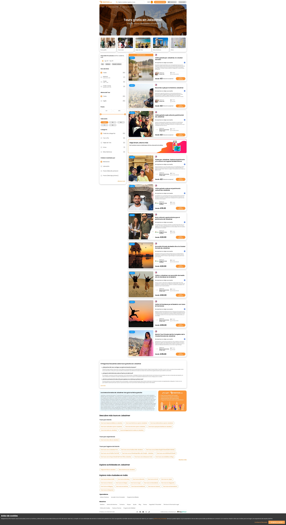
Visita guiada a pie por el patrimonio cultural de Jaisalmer (167, 189)
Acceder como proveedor (118, 497)
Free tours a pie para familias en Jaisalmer (160, 426)
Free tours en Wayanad (107, 490)
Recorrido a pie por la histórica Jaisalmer (169, 88)
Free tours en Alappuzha (168, 483)
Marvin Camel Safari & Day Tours (164, 130)
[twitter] (146, 512)
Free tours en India (113, 7)
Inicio (103, 7)
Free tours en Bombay (124, 479)
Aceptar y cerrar (276, 522)
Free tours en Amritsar (122, 486)
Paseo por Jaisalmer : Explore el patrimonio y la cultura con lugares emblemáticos (170, 160)
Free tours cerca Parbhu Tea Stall (110, 453)
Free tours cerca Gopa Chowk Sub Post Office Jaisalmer (116, 457)
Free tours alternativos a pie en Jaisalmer (161, 423)
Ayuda (134, 504)
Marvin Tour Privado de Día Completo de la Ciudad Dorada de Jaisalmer (170, 335)
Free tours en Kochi (153, 479)
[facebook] (140, 512)
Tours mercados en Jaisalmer (109, 430)
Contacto (122, 504)
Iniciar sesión (182, 2)
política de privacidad (160, 518)
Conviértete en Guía (160, 2)
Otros (114, 147)
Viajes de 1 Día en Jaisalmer (108, 469)
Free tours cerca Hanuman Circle (143, 457)
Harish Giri (161, 74)
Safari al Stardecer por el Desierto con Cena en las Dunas (170, 305)
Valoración (106, 166)
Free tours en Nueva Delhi (107, 479)
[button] (107, 44)
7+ (104, 125)
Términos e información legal (171, 504)
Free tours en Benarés (138, 479)
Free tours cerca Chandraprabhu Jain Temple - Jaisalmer (138, 453)
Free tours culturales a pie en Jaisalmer (111, 426)
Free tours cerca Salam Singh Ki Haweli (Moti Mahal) (160, 449)
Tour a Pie (114, 138)
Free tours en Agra (136, 483)
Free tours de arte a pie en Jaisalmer (135, 426)
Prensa (145, 504)
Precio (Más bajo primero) (110, 175)
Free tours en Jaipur (166, 479)
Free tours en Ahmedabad (151, 483)
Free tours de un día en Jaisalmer (110, 440)
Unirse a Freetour (104, 497)
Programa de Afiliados (133, 497)
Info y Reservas (180, 78)
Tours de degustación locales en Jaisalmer (132, 430)
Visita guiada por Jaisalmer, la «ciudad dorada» (168, 58)
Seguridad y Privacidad (155, 504)
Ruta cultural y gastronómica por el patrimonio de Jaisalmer (167, 218)
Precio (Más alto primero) (110, 171)
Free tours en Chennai (107, 483)
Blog (140, 504)
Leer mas (103, 385)
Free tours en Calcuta (154, 486)
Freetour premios (116, 508)
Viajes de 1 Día (114, 142)
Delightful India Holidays (163, 204)
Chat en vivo (173, 2)
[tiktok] (149, 512)
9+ (112, 122)
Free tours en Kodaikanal (138, 486)
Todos (104, 122)
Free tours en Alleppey (107, 486)
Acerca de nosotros (112, 504)
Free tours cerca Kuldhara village (165, 457)
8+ (121, 122)
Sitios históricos (114, 152)
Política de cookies (105, 508)
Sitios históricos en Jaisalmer (127, 469)
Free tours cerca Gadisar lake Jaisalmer (132, 449)
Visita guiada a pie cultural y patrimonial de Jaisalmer (169, 116)
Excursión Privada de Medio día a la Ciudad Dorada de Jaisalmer (170, 247)
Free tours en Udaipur (122, 483)
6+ (112, 125)
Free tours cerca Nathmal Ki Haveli (166, 453)
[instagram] (137, 512)
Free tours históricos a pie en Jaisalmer (136, 423)
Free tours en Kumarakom (170, 486)
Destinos (102, 504)
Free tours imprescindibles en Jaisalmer (112, 423)
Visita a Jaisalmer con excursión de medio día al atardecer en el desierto (169, 276)
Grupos (129, 504)
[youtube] (143, 512)
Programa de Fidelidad (129, 508)
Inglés (114, 101)
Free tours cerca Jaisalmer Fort (109, 449)
